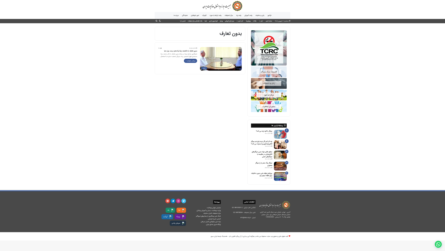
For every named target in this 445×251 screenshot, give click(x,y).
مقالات (254, 21)
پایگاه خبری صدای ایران (213, 224)
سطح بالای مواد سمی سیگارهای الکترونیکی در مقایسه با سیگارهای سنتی (262, 154)
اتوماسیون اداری (213, 21)
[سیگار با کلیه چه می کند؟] (280, 134)
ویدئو (221, 21)
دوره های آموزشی (229, 21)
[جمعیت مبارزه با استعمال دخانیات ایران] (222, 6)
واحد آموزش (248, 15)
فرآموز (269, 15)
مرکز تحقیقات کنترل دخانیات (212, 213)
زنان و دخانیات (259, 15)
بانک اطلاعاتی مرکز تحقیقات (195, 21)
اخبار (262, 21)
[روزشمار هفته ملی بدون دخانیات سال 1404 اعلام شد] (280, 176)
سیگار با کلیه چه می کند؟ (264, 131)
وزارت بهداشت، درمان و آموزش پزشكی (209, 210)
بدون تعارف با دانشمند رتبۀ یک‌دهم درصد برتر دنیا (180, 51)
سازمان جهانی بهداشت (214, 207)
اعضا (206, 21)
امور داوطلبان (195, 15)
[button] (438, 244)
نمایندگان (185, 15)
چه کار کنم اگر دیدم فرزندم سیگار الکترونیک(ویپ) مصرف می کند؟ (261, 142)
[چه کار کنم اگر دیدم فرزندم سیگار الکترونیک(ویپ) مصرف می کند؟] (280, 144)
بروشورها (248, 21)
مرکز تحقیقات (229, 15)
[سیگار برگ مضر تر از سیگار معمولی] (280, 166)
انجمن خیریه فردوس (214, 219)
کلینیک (204, 15)
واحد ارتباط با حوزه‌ (215, 15)
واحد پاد (238, 15)
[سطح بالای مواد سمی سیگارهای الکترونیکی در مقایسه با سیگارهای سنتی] (280, 155)
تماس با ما (183, 21)
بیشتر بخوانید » (190, 61)
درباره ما (176, 15)
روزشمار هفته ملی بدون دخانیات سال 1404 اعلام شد (261, 174)
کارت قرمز (240, 21)
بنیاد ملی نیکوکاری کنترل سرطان (211, 221)
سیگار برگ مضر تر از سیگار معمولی (263, 164)
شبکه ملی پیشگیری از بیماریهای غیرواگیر (208, 216)
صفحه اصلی (269, 21)
